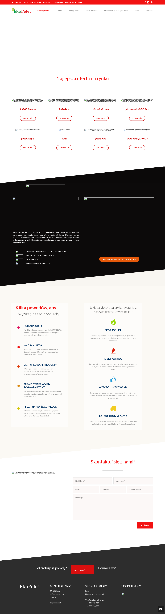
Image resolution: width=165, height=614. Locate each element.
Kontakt (149, 10)
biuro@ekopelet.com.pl (42, 2)
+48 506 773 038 (21, 2)
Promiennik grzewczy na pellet (116, 10)
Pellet (137, 10)
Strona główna (43, 10)
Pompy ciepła (74, 10)
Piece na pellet (92, 10)
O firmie (59, 10)
